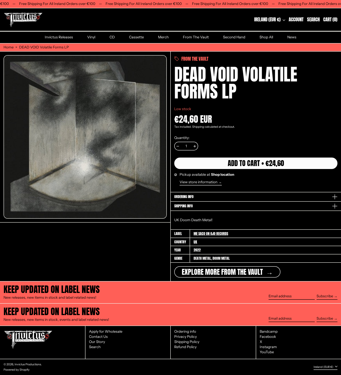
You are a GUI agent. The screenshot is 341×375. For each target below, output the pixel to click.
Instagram (268, 347)
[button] (313, 19)
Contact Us (98, 336)
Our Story (97, 342)
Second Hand (234, 37)
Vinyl (91, 37)
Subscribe (325, 296)
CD (112, 37)
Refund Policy (185, 347)
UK (195, 242)
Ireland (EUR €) (268, 19)
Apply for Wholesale (105, 331)
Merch (163, 37)
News (291, 37)
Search (95, 347)
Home (9, 47)
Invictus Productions (28, 364)
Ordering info (185, 331)
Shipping (198, 126)
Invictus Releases (59, 37)
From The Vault (196, 37)
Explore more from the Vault (223, 272)
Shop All (266, 37)
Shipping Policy (186, 342)
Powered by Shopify (17, 369)
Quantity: (182, 138)
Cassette (136, 37)
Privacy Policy (185, 336)
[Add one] (194, 146)
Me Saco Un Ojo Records (211, 233)
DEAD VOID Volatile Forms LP (44, 47)
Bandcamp (269, 332)
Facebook (268, 337)
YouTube (267, 352)
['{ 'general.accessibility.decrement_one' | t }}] (177, 146)
